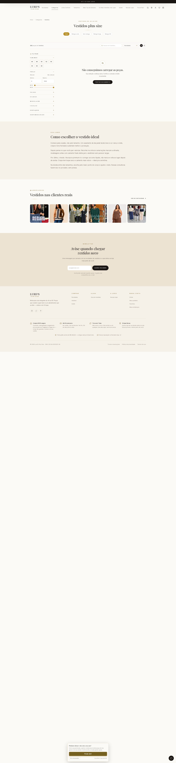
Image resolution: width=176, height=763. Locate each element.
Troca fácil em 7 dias (88, 1)
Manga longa (97, 34)
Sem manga (86, 34)
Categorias (55, 7)
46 (32, 61)
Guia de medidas (96, 297)
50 (41, 61)
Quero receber (100, 268)
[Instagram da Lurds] (32, 311)
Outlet (121, 7)
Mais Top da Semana (89, 7)
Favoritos (132, 304)
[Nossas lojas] (151, 7)
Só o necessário (74, 758)
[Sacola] (163, 7)
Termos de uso (141, 344)
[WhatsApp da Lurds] (36, 311)
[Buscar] (148, 7)
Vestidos (74, 300)
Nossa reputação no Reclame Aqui (109, 335)
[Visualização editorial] (141, 45)
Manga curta (75, 34)
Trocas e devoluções (114, 344)
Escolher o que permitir (101, 758)
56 (32, 66)
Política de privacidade (128, 344)
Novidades (45, 7)
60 (41, 66)
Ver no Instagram (137, 198)
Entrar (131, 297)
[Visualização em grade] (144, 45)
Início (31, 19)
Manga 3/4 (108, 34)
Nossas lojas (114, 297)
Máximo (45, 78)
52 (46, 61)
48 (37, 61)
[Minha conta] (155, 7)
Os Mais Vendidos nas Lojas (107, 7)
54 (51, 61)
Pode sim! (88, 754)
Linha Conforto (65, 7)
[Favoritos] (159, 7)
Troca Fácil (140, 7)
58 (37, 66)
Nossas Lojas (130, 7)
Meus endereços (134, 307)
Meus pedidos (134, 300)
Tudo (66, 34)
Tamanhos (77, 7)
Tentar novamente (102, 82)
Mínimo (32, 78)
